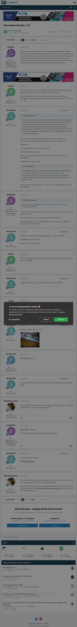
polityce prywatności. (16, 314)
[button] (14, 319)
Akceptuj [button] (61, 319)
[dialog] (38, 313)
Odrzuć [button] (46, 319)
